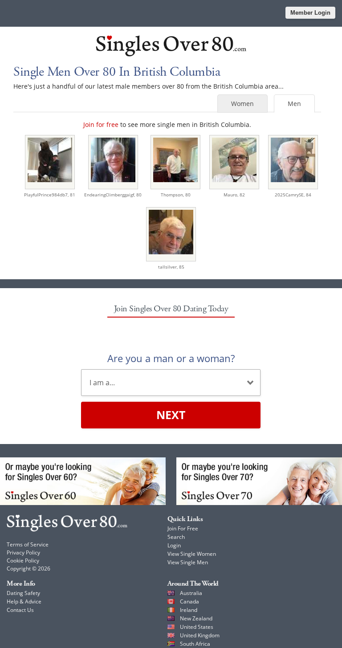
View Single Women (191, 554)
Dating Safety (23, 593)
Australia (191, 593)
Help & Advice (24, 601)
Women (242, 103)
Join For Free (182, 528)
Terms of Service (28, 544)
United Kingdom (200, 635)
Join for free (100, 124)
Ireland (188, 610)
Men (294, 103)
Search (176, 537)
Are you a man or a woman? (171, 358)
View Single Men (187, 562)
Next (170, 414)
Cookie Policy (23, 560)
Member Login (310, 12)
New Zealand (196, 618)
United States (196, 627)
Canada (189, 601)
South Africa (195, 644)
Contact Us (20, 610)
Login (174, 545)
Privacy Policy (23, 552)
